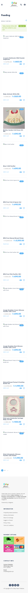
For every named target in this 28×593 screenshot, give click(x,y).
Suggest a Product (8, 520)
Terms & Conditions (9, 525)
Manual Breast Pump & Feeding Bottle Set (13, 382)
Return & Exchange (8, 517)
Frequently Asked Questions (11, 512)
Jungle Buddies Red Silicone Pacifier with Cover (13, 346)
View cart (22, 26)
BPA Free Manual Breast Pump (13, 238)
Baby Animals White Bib (11, 94)
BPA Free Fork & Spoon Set (12, 202)
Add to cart (6, 63)
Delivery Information (9, 515)
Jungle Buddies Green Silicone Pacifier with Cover (13, 310)
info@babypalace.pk (9, 571)
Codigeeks (10, 502)
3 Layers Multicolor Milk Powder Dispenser (14, 58)
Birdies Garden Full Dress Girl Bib (13, 130)
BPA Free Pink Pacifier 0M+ (12, 274)
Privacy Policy (7, 523)
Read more (6, 244)
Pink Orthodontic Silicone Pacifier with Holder (11, 455)
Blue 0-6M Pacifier (9, 166)
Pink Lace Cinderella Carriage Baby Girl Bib (13, 418)
